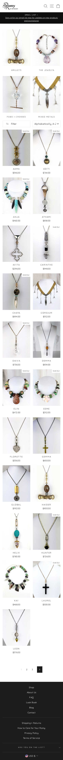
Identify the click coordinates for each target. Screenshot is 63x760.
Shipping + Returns (31, 723)
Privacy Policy (31, 733)
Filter (13, 123)
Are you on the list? (31, 747)
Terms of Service (31, 738)
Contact (31, 712)
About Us (31, 692)
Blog (31, 707)
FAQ (31, 697)
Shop (31, 687)
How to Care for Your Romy (31, 728)
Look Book (31, 702)
